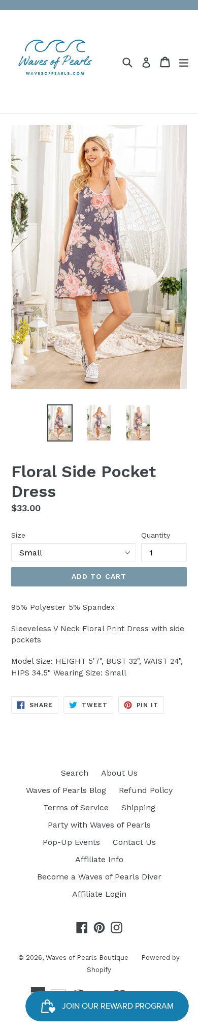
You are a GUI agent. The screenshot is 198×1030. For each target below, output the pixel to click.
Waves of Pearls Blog (66, 790)
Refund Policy (146, 790)
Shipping (138, 807)
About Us (119, 773)
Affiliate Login (99, 894)
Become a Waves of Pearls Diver (99, 876)
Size (18, 535)
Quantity (155, 535)
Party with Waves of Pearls (99, 825)
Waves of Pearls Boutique (87, 957)
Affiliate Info (99, 859)
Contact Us (134, 842)
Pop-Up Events (71, 842)
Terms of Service (76, 807)
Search (74, 773)
